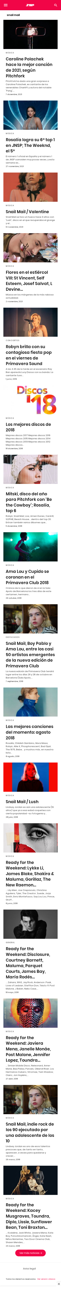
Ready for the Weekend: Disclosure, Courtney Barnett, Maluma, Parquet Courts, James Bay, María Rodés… (28, 963)
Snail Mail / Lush (22, 801)
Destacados (12, 637)
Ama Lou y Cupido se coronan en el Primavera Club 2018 (27, 577)
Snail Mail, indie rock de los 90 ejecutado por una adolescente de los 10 (30, 1132)
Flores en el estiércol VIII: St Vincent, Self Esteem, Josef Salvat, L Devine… (29, 281)
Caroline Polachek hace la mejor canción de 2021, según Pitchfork (29, 67)
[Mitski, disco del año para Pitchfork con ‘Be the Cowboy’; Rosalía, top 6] (30, 469)
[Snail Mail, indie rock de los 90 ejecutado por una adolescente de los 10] (30, 1099)
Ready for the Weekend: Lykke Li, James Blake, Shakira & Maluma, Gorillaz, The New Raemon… (30, 874)
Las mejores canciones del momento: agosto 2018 (29, 732)
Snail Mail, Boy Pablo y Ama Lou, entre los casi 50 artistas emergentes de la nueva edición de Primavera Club (30, 655)
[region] (30, 1295)
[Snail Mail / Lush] (30, 777)
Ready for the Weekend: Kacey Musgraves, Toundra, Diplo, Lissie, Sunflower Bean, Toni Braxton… (29, 1216)
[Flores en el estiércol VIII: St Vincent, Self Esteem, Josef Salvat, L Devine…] (30, 247)
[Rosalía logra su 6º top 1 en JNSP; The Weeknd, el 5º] (30, 115)
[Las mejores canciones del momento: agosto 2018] (30, 702)
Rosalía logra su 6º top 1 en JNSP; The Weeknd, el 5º (30, 145)
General (10, 942)
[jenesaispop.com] (30, 5)
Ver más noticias (29, 1253)
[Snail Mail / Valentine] (30, 187)
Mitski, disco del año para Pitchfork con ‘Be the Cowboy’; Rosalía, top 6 (29, 502)
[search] (56, 5)
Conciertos (12, 340)
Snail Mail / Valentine (27, 212)
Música (10, 53)
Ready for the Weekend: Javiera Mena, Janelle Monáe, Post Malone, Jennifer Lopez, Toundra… (28, 1049)
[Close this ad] (58, 1284)
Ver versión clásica (46, 1279)
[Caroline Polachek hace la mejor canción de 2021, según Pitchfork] (30, 34)
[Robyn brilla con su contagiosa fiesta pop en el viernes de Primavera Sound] (30, 322)
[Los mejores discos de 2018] (30, 399)
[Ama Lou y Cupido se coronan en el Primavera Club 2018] (30, 546)
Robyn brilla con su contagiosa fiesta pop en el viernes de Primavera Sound (29, 355)
